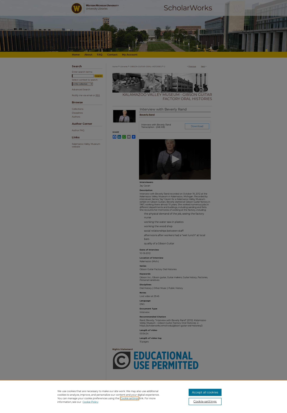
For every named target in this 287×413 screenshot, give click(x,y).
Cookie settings (129, 398)
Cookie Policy (90, 402)
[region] (143, 396)
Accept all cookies (205, 392)
